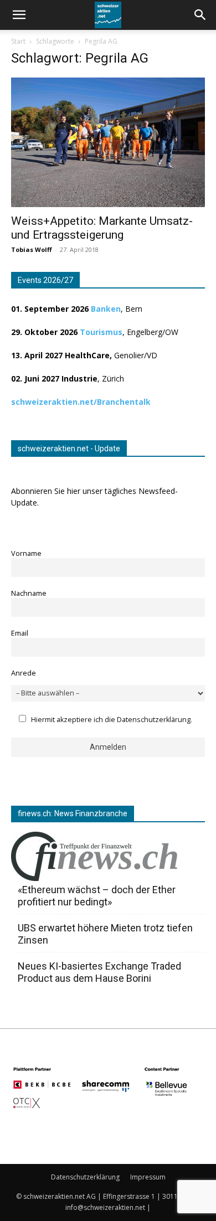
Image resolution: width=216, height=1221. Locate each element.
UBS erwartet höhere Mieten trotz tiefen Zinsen (105, 934)
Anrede (23, 673)
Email (19, 633)
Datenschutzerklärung (85, 1177)
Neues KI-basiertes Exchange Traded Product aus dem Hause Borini (99, 972)
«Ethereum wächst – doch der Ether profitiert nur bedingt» (97, 896)
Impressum (148, 1177)
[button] (200, 15)
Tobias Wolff (31, 249)
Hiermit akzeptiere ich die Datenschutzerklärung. (111, 719)
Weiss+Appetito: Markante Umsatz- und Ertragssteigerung (102, 227)
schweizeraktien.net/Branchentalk (81, 401)
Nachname (29, 593)
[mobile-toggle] (19, 15)
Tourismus (101, 332)
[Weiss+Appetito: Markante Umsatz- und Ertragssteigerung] (108, 142)
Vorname (26, 553)
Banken (106, 308)
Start (18, 41)
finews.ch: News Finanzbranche (72, 813)
